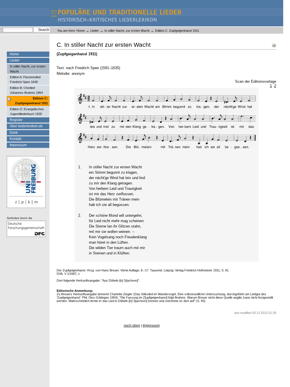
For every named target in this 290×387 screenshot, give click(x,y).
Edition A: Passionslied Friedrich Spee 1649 (25, 79)
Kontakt (15, 139)
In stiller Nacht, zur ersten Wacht (127, 30)
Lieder (94, 30)
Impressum (18, 145)
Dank (14, 133)
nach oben (132, 326)
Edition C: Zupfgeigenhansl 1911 (31, 101)
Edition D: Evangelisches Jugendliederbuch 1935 (27, 111)
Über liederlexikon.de (26, 126)
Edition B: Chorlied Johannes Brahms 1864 (26, 90)
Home (80, 30)
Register (16, 120)
